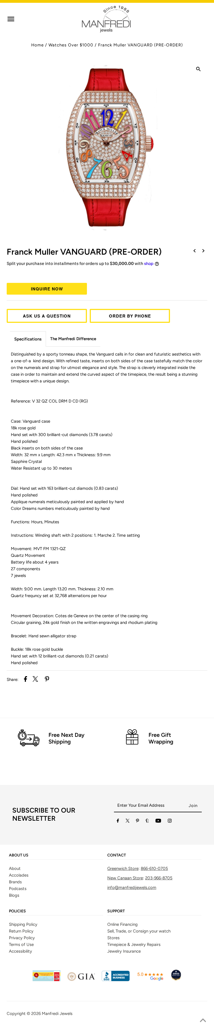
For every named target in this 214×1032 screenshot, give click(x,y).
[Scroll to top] (202, 1020)
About (15, 868)
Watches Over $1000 (70, 45)
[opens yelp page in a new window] (46, 979)
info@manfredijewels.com (131, 887)
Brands (15, 881)
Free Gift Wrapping (161, 738)
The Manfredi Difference (73, 338)
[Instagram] (170, 821)
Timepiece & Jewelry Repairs (133, 944)
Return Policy (21, 931)
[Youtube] (158, 821)
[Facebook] (118, 821)
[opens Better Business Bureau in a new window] (115, 979)
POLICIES (17, 911)
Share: (12, 679)
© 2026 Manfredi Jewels (49, 1013)
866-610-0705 (154, 868)
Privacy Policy (22, 937)
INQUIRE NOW (47, 289)
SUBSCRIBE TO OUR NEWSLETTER (43, 814)
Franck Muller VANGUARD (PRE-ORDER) (140, 45)
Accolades (18, 875)
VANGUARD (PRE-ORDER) (84, 252)
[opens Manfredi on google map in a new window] (150, 979)
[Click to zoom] (198, 70)
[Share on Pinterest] (47, 680)
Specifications (28, 339)
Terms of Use (21, 944)
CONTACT (116, 855)
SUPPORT (116, 911)
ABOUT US (18, 855)
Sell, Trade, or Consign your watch (139, 931)
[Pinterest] (137, 821)
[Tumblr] (147, 821)
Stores (113, 937)
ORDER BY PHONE (130, 316)
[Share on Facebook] (25, 680)
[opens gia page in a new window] (81, 979)
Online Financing (122, 924)
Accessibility (20, 951)
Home (37, 45)
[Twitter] (128, 821)
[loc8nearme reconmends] (176, 979)
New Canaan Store (125, 877)
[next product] (203, 251)
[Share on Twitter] (35, 680)
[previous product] (194, 251)
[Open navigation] (10, 19)
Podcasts (17, 888)
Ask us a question (47, 316)
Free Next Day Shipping (66, 738)
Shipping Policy (23, 924)
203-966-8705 (158, 877)
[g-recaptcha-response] (107, 1028)
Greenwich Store (122, 868)
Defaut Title (107, 274)
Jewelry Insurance (124, 951)
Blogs (14, 895)
